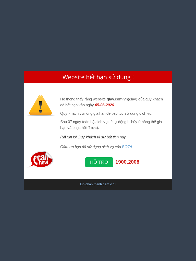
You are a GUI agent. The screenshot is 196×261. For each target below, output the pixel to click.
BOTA (127, 147)
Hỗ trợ (99, 162)
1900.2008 (127, 162)
